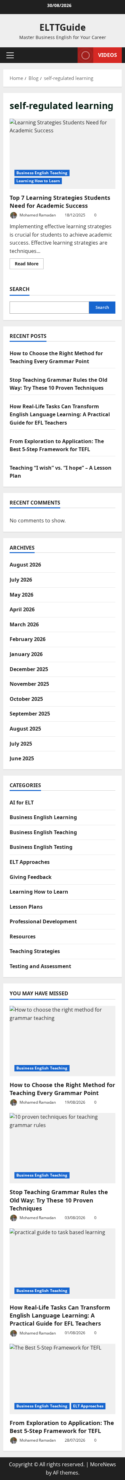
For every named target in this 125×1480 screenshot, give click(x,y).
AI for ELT (22, 802)
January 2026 (26, 654)
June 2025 (22, 758)
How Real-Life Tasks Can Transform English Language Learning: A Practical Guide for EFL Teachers (60, 414)
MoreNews (103, 1464)
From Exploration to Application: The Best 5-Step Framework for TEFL (62, 1427)
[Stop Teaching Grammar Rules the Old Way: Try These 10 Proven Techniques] (62, 1148)
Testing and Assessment (40, 966)
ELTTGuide (62, 27)
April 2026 (22, 609)
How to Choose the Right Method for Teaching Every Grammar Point (62, 1089)
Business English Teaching (42, 173)
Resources (23, 936)
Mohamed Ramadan (37, 215)
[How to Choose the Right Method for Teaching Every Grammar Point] (62, 1041)
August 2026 (25, 564)
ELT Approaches (30, 861)
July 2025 (21, 743)
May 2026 (21, 594)
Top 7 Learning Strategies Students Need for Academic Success (62, 154)
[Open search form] (69, 55)
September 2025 (30, 713)
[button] (10, 55)
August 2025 (25, 728)
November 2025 (29, 683)
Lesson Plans (26, 906)
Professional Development (43, 921)
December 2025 (29, 669)
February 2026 (28, 639)
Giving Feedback (31, 877)
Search (19, 289)
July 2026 (21, 579)
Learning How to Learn (38, 181)
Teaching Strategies (35, 951)
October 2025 (26, 698)
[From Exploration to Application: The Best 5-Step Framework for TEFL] (62, 1379)
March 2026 (24, 624)
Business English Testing (41, 846)
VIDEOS (107, 55)
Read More (29, 264)
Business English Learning (43, 817)
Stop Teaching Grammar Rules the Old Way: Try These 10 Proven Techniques (59, 1200)
